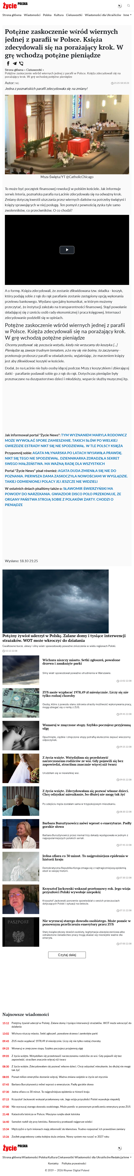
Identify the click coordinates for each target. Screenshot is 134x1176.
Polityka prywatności (74, 1163)
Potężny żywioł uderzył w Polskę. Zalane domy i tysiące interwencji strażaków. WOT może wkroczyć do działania (71, 1025)
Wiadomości (32, 15)
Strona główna (11, 15)
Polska (47, 15)
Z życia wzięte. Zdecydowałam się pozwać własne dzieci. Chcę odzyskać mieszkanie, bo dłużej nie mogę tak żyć (71, 1068)
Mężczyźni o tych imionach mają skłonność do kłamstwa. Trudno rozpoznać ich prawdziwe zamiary (68, 1129)
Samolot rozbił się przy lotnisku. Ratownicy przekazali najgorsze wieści (52, 1122)
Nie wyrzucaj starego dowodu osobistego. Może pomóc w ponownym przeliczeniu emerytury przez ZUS (71, 1106)
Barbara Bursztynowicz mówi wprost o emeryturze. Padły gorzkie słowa (52, 1084)
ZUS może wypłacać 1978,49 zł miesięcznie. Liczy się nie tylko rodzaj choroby (56, 1041)
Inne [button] (126, 15)
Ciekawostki (74, 15)
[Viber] (21, 63)
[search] (129, 6)
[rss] (119, 6)
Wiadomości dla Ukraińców (103, 15)
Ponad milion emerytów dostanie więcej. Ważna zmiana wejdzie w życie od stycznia (60, 1077)
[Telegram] (14, 63)
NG (17, 83)
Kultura (59, 15)
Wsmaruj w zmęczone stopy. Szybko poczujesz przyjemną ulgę (47, 1048)
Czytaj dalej (67, 955)
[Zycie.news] (15, 5)
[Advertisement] (67, 406)
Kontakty (53, 1163)
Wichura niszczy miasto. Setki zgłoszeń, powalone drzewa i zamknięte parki (55, 1033)
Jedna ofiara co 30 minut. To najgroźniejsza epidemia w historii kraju (51, 1092)
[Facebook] (8, 63)
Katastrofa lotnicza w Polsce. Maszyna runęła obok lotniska (46, 1114)
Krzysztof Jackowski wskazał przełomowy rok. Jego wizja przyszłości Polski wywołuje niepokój (66, 1099)
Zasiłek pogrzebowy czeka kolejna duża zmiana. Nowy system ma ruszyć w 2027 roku (60, 1136)
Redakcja (117, 1157)
